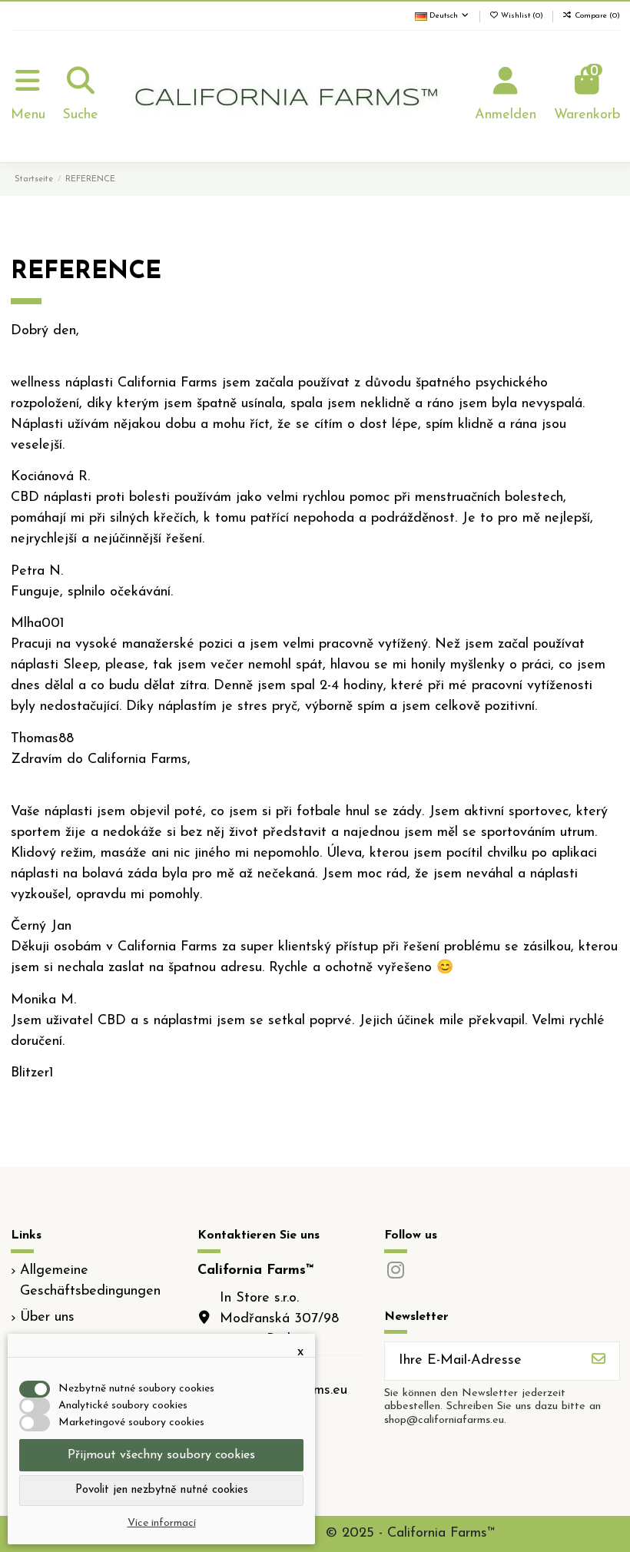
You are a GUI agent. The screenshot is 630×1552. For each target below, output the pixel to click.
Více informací (162, 1523)
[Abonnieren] (598, 1361)
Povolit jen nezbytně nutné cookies (161, 1490)
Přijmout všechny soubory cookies (161, 1455)
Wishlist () (522, 16)
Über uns (47, 1318)
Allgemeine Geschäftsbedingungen (90, 1281)
